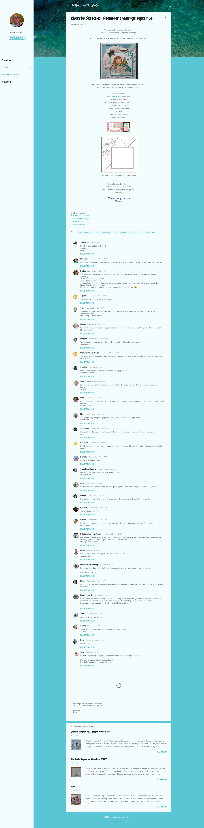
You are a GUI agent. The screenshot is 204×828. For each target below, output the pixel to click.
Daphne (83, 271)
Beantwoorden (87, 254)
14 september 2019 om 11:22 (109, 353)
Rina (82, 398)
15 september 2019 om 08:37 (106, 469)
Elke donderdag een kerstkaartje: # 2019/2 (89, 759)
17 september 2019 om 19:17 (96, 581)
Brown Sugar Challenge (80, 219)
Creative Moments (78, 224)
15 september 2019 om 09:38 (94, 483)
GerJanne (84, 443)
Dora (82, 640)
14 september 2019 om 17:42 (94, 414)
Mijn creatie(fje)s (85, 5)
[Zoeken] (169, 6)
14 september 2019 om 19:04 (100, 428)
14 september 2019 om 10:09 (98, 339)
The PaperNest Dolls (147, 233)
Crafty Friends (76, 221)
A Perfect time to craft (80, 216)
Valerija (83, 626)
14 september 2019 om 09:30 (94, 308)
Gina (82, 483)
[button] (165, 17)
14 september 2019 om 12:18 (97, 367)
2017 (73, 786)
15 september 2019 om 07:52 (98, 457)
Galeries (125, 822)
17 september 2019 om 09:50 (108, 565)
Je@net (83, 296)
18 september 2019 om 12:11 (96, 614)
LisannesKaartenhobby (89, 565)
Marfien (83, 324)
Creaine (83, 520)
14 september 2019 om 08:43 (96, 271)
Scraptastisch (85, 381)
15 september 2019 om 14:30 (96, 495)
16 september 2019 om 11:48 (96, 520)
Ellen (82, 414)
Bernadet (83, 457)
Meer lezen (162, 752)
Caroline (83, 367)
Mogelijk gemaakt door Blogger (120, 817)
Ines (82, 652)
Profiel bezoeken (16, 38)
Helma (82, 581)
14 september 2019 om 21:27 (98, 443)
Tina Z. (83, 614)
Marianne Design (120, 233)
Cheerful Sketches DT (85, 233)
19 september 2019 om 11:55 (96, 626)
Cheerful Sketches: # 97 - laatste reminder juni (90, 731)
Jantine (83, 242)
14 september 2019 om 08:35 (98, 259)
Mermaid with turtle (115, 96)
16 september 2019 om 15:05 (111, 534)
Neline (82, 550)
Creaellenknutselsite (88, 469)
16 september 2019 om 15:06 (95, 550)
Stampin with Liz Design (89, 353)
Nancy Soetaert (16, 32)
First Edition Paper (104, 233)
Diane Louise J (86, 595)
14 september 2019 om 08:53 (97, 296)
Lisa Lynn (84, 259)
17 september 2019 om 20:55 (102, 595)
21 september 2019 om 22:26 (94, 640)
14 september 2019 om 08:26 (96, 242)
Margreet (83, 339)
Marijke (83, 495)
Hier (103, 175)
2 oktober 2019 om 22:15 (93, 652)
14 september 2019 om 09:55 (96, 324)
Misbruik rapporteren (10, 74)
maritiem (133, 233)
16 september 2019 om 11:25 (97, 507)
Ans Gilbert (84, 428)
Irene (82, 308)
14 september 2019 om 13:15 (94, 398)
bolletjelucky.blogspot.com (90, 534)
